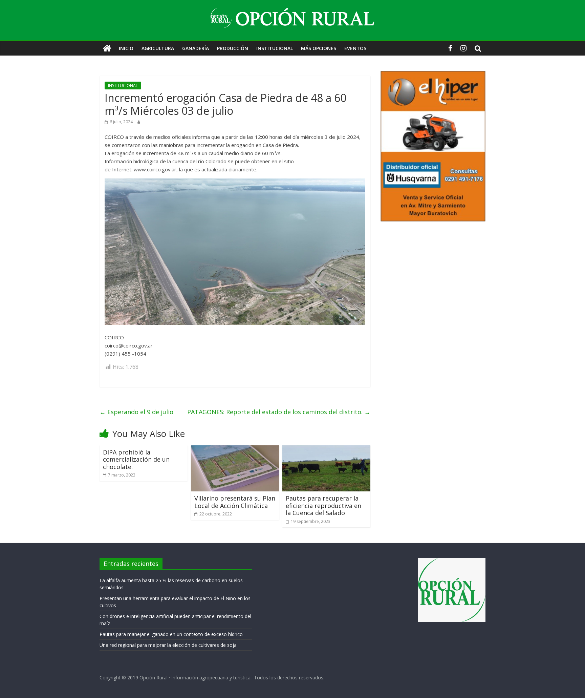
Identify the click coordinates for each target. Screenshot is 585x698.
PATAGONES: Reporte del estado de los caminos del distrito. (278, 412)
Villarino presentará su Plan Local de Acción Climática (234, 502)
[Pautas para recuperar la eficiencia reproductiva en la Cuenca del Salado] (326, 449)
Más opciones (318, 48)
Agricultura (158, 48)
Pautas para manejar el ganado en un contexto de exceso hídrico (171, 634)
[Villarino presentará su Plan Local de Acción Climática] (235, 449)
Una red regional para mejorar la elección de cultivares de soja (168, 645)
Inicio (126, 48)
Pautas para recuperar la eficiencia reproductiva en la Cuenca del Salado (323, 505)
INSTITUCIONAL (274, 48)
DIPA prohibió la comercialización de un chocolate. (136, 459)
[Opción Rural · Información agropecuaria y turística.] (107, 48)
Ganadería (195, 48)
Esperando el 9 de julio (136, 412)
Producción (232, 48)
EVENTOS (355, 48)
